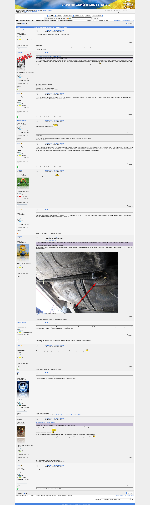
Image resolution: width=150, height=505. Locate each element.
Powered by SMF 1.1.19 (66, 504)
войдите (38, 10)
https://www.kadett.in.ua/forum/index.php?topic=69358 (68, 414)
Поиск (59, 15)
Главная (32, 20)
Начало (51, 15)
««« (23, 23)
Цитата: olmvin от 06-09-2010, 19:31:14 (46, 240)
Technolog (20, 236)
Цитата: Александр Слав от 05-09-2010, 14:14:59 (48, 56)
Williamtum (131, 12)
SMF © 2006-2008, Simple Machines (81, 504)
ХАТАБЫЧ (19, 52)
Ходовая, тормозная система (48, 20)
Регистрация (97, 15)
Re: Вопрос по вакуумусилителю (54, 30)
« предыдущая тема (119, 20)
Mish (18, 372)
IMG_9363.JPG (42, 313)
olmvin (19, 93)
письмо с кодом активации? (30, 11)
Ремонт (38, 20)
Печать (130, 23)
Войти (88, 15)
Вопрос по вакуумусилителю (65, 20)
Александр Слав (21, 29)
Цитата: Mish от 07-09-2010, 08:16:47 (45, 422)
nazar (18, 418)
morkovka (19, 170)
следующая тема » (129, 20)
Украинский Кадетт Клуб (22, 20)
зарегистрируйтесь (47, 10)
